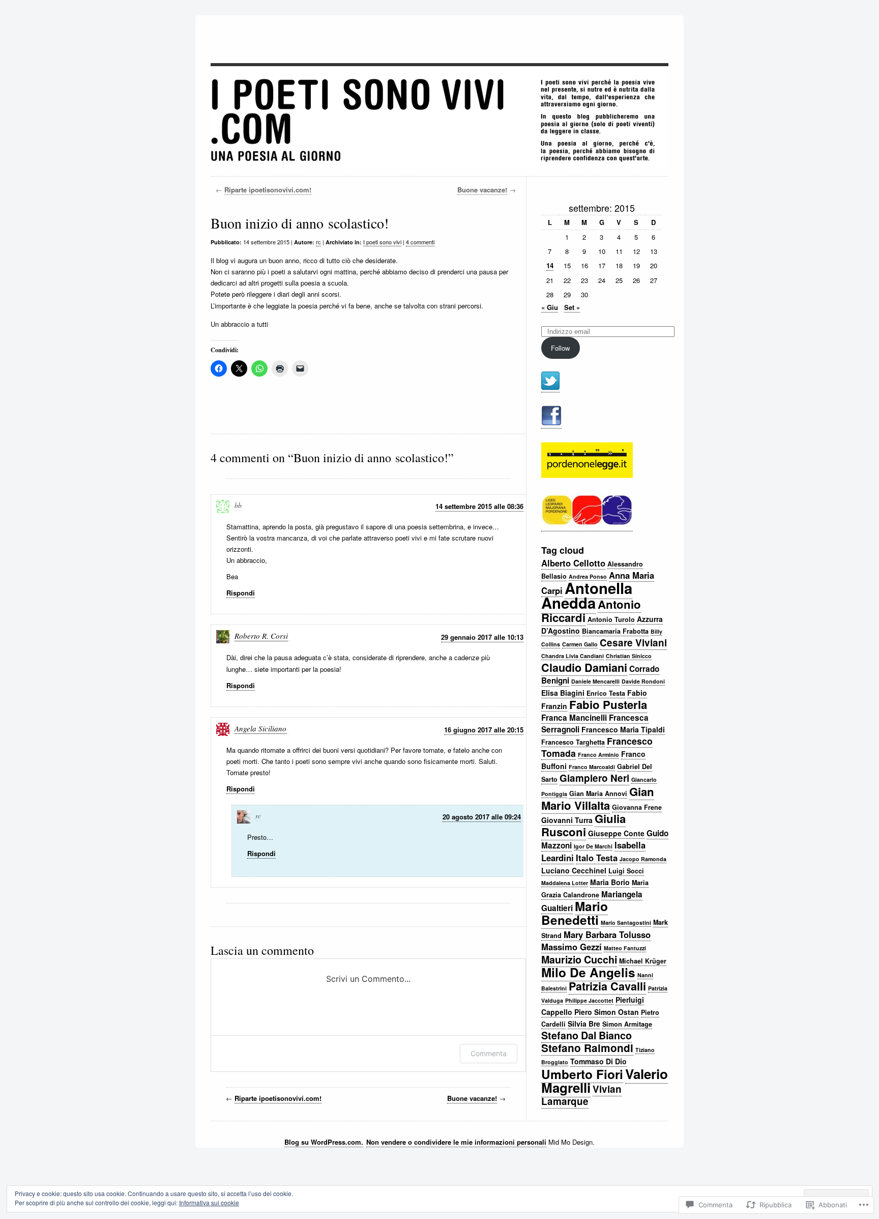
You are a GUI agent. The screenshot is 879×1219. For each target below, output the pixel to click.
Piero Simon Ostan (606, 1012)
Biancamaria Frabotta (615, 631)
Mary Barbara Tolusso (607, 934)
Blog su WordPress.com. (323, 1142)
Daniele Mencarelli (595, 681)
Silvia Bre (584, 1023)
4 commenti (420, 242)
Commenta (489, 1053)
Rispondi (240, 593)
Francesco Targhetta (573, 742)
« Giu (549, 307)
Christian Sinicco (629, 656)
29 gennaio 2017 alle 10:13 (482, 637)
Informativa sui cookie (209, 1202)
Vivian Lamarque (581, 1095)
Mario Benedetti (574, 912)
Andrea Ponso (588, 576)
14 (549, 265)
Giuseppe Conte (616, 833)
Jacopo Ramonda (643, 859)
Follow (560, 348)
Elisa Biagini (562, 693)
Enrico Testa (606, 693)
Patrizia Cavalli (607, 986)
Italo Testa (597, 858)
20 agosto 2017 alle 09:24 (482, 816)
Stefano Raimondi (587, 1047)
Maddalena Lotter (564, 883)
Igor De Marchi (593, 846)
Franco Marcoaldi (592, 767)
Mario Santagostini (626, 922)
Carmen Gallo (580, 644)
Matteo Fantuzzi (625, 948)
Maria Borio (610, 882)
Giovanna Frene (637, 807)
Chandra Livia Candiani (572, 656)
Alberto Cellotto (573, 563)
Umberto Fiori (582, 1074)
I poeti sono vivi (382, 242)
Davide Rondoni (643, 681)
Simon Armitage (627, 1024)
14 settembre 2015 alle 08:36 (479, 506)
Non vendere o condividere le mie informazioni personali (456, 1142)
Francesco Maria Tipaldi (623, 729)
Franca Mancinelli (574, 717)
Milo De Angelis (588, 972)
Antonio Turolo (611, 619)
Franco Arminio (598, 754)
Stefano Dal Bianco (586, 1035)
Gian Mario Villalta (597, 798)
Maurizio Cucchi (579, 959)
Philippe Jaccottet (589, 1000)
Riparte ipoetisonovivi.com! (267, 189)
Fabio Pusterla (608, 704)
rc (318, 242)
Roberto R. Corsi (261, 636)
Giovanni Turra (567, 820)
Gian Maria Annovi (598, 793)
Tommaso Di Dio (598, 1061)
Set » (572, 307)
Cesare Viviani (633, 642)
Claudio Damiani (584, 667)
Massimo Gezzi (571, 947)
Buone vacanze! (482, 189)
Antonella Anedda (586, 595)
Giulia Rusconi (583, 825)
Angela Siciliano (260, 728)
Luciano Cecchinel (573, 870)
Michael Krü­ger (642, 961)
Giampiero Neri (594, 778)
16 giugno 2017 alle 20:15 (483, 729)
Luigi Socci (626, 870)
